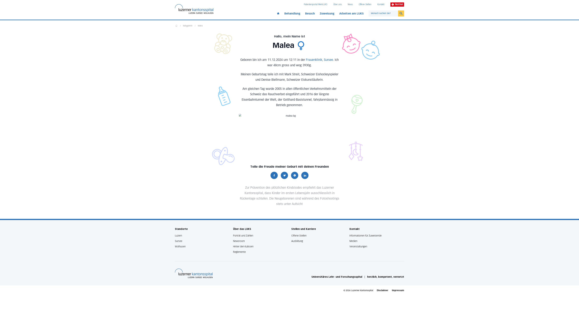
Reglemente (239, 252)
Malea (200, 26)
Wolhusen (180, 246)
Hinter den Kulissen (243, 246)
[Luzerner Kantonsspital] (194, 273)
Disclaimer (382, 290)
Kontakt (380, 4)
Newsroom (239, 241)
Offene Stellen (365, 4)
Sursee (178, 241)
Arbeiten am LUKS (351, 13)
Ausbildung (297, 241)
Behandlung (292, 13)
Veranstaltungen (358, 246)
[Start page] (278, 13)
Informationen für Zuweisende (366, 235)
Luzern (178, 235)
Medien (353, 241)
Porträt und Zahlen (243, 235)
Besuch (310, 13)
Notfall (399, 4)
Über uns (337, 4)
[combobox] (383, 13)
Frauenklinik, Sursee (319, 59)
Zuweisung (327, 13)
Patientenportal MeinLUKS (315, 4)
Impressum (398, 290)
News (350, 4)
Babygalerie (187, 26)
